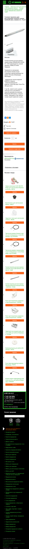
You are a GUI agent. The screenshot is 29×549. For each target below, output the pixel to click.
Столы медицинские (10, 500)
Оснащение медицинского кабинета (14, 528)
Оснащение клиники (10, 531)
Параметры (11, 54)
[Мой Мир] (10, 118)
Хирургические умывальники (12, 521)
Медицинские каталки (11, 477)
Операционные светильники (12, 484)
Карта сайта (6, 546)
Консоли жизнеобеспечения (12, 452)
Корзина (23, 2)
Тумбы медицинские (10, 519)
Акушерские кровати (10, 432)
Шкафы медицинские (11, 526)
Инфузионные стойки (11, 447)
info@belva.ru (6, 545)
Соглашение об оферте (19, 543)
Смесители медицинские (11, 495)
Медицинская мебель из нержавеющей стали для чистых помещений (15, 474)
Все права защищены (8, 543)
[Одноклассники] (8, 118)
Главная (7, 6)
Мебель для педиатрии (11, 466)
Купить (15, 192)
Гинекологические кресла (12, 439)
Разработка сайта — (8, 548)
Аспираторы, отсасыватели (12, 434)
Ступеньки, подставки (11, 506)
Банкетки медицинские (11, 436)
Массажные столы (10, 461)
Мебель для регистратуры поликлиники (15, 468)
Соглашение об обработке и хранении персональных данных (12, 541)
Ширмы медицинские (10, 524)
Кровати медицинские (11, 457)
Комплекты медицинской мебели (13, 449)
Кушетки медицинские (11, 459)
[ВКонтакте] (5, 118)
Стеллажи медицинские (11, 498)
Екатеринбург (15, 406)
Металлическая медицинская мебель (14, 481)
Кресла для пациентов (11, 454)
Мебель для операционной (12, 464)
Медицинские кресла (10, 479)
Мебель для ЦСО (10, 471)
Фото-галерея (18, 424)
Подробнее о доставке (11, 167)
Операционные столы (11, 486)
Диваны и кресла (10, 441)
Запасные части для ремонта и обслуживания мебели (15, 7)
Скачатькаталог (11, 424)
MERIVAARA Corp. (9, 158)
